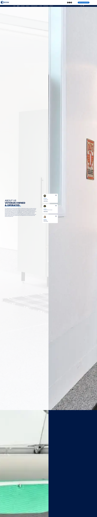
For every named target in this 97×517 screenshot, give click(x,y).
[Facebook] (68, 2)
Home (14, 5)
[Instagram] (69, 2)
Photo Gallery (34, 5)
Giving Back (45, 5)
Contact (51, 5)
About (18, 5)
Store (41, 5)
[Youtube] (71, 2)
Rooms (27, 5)
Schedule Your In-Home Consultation (84, 2)
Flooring (23, 5)
